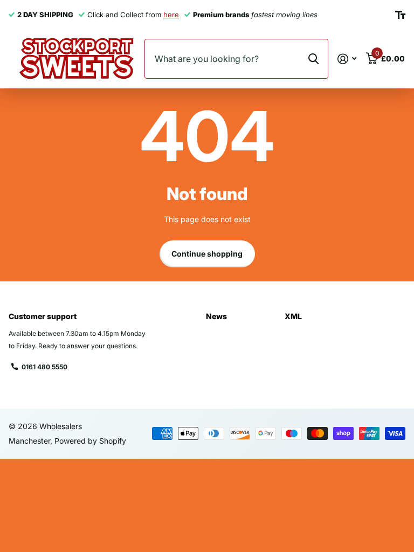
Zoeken (313, 59)
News (216, 316)
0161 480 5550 (44, 367)
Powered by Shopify (90, 440)
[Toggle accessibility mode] (400, 15)
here (171, 14)
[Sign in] (347, 59)
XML (293, 316)
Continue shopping (207, 253)
